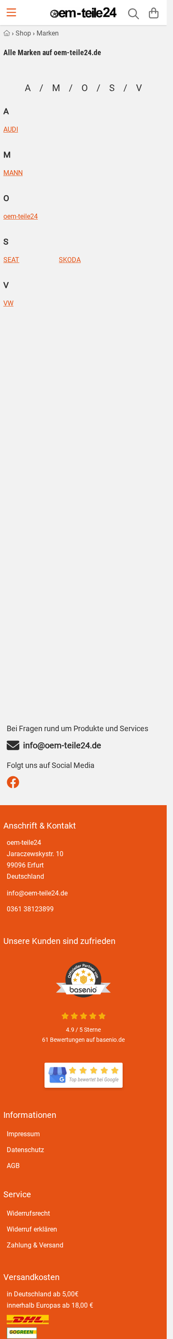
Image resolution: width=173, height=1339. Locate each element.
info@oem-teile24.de (37, 893)
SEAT (11, 260)
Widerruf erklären (32, 1229)
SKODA (70, 260)
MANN (13, 173)
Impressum (23, 1134)
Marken (48, 33)
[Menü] (12, 12)
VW (8, 303)
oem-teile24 (20, 216)
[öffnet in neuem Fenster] (83, 1075)
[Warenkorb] (153, 12)
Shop (23, 33)
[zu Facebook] (15, 782)
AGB (13, 1166)
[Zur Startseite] (83, 12)
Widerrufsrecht (28, 1213)
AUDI (10, 129)
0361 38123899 (30, 909)
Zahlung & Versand (35, 1245)
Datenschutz (25, 1150)
